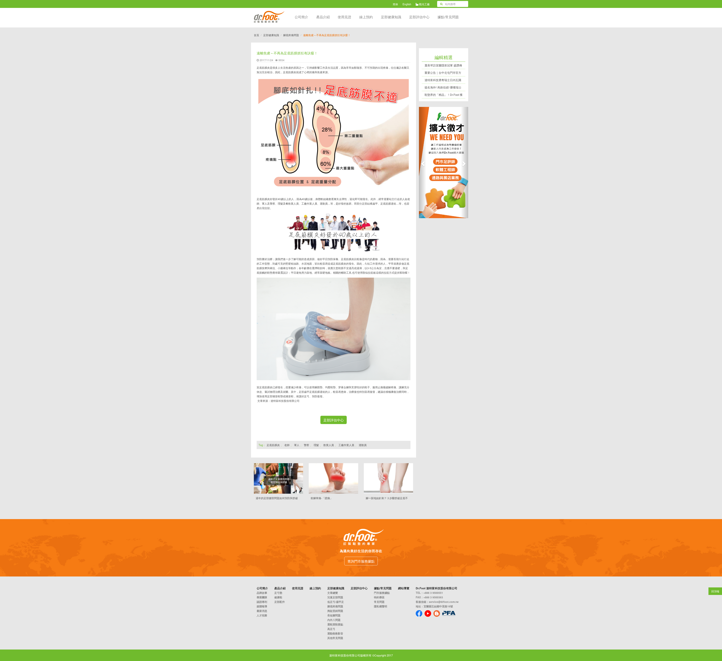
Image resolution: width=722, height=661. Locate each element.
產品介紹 (323, 16)
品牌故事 (262, 593)
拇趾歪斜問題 (335, 611)
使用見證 (344, 16)
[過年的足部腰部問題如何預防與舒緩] (278, 478)
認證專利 (262, 602)
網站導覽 (403, 588)
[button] (422, 162)
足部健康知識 (271, 35)
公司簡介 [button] (301, 16)
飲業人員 (328, 445)
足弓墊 (278, 593)
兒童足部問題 (335, 597)
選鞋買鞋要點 (335, 624)
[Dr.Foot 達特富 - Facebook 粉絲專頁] (419, 613)
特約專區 (379, 597)
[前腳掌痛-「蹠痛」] (333, 478)
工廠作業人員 (346, 445)
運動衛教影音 (335, 633)
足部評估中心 (419, 16)
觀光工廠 (424, 4)
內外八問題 (334, 620)
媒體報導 (262, 606)
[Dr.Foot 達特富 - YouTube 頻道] (428, 613)
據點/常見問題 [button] (448, 16)
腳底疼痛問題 (291, 35)
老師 (287, 445)
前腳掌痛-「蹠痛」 (322, 498)
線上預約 (366, 16)
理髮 (316, 445)
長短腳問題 (334, 615)
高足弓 (331, 629)
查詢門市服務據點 (361, 561)
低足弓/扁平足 (335, 602)
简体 (395, 4)
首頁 (256, 35)
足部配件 (279, 602)
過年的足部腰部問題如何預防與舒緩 (277, 498)
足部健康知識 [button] (391, 16)
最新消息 (262, 611)
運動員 (363, 445)
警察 (306, 445)
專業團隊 (262, 597)
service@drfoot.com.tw (444, 602)
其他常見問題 (335, 638)
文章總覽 (332, 593)
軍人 (296, 445)
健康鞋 (278, 597)
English (407, 4)
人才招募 (262, 615)
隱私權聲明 (380, 606)
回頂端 (715, 591)
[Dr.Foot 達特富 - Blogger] (436, 613)
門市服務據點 (382, 593)
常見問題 (379, 602)
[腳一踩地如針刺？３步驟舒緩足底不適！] (388, 478)
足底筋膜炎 (273, 445)
